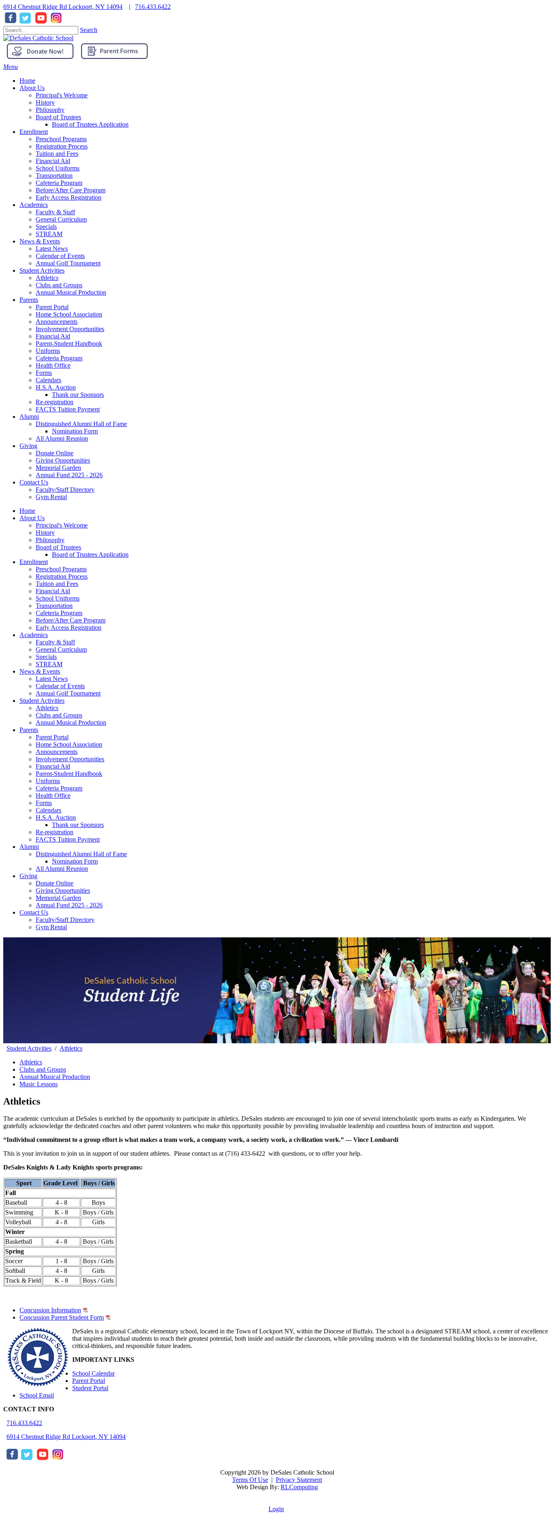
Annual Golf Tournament (68, 693)
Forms (44, 802)
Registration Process (62, 576)
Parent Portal (52, 737)
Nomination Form (75, 861)
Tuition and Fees (57, 583)
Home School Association (69, 744)
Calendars (48, 810)
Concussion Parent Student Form (61, 1317)
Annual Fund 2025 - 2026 (69, 905)
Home (27, 510)
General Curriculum (61, 649)
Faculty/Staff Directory (65, 919)
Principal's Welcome (62, 525)
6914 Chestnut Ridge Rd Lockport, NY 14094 (62, 6)
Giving (28, 875)
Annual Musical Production (71, 722)
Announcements (56, 751)
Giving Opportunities (63, 890)
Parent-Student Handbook (69, 773)
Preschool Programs (61, 569)
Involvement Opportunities (70, 759)
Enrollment (33, 561)
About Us (32, 518)
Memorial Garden (58, 897)
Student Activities (41, 700)
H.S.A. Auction (56, 817)
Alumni (29, 846)
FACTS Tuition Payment (68, 839)
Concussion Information (50, 1310)
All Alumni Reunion (62, 868)
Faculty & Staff (55, 642)
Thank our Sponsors (78, 824)
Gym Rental (51, 927)
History (45, 532)
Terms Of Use (250, 1479)
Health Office (53, 795)
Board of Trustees (58, 547)
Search (88, 29)
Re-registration (54, 832)
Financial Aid (53, 591)
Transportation (54, 605)
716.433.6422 (153, 6)
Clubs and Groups (59, 715)
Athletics (47, 707)
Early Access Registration (68, 627)
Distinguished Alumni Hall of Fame (81, 854)
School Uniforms (57, 598)
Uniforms (48, 780)
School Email (36, 1395)
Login (276, 1508)
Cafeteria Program (59, 612)
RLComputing (299, 1487)
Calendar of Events (60, 686)
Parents (28, 729)
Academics (33, 634)
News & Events (39, 671)
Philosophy (50, 539)
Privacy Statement (299, 1479)
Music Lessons (38, 1084)
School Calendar (93, 1373)
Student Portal (90, 1388)
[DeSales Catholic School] (38, 37)
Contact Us (33, 912)
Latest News (52, 678)
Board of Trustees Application (90, 554)
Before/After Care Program (70, 620)
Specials (46, 656)
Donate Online (54, 883)
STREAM (49, 664)
